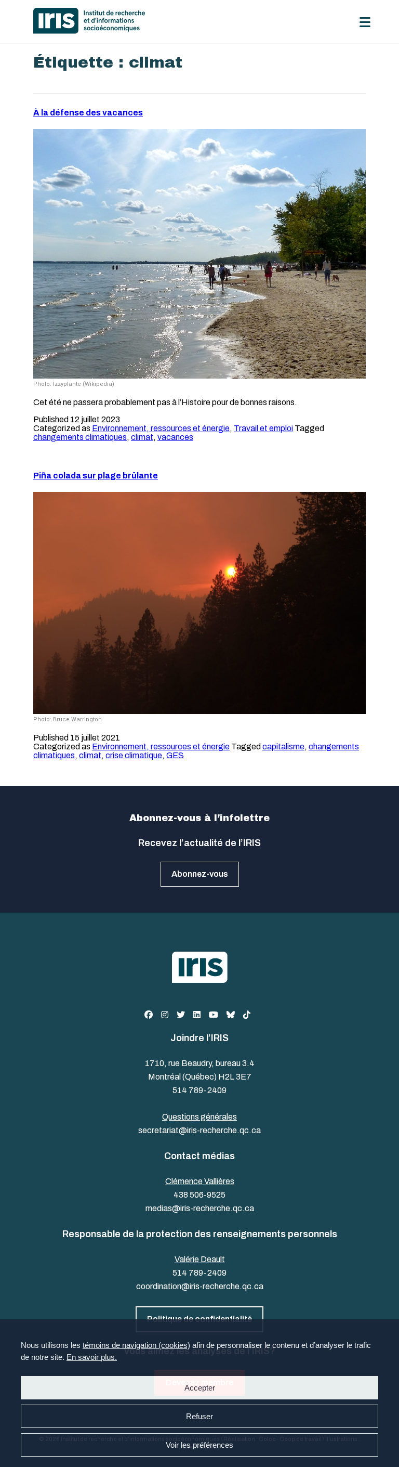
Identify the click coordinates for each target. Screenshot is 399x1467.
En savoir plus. (91, 1357)
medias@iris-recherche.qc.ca (199, 1208)
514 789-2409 (199, 1090)
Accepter (199, 1387)
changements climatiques (80, 437)
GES (175, 755)
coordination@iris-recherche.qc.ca (199, 1286)
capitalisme (283, 746)
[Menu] (365, 22)
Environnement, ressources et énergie (161, 428)
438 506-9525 (199, 1194)
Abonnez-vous (199, 873)
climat (142, 437)
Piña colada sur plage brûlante (95, 475)
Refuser (199, 1416)
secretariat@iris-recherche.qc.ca (199, 1130)
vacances (175, 437)
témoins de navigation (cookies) (136, 1345)
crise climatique (133, 755)
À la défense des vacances (88, 112)
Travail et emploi (263, 428)
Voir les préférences (199, 1444)
